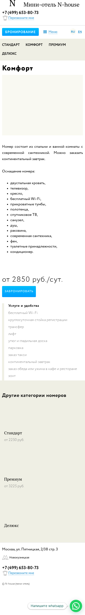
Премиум (57, 45)
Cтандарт (11, 45)
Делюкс (9, 54)
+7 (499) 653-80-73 (20, 13)
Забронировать (19, 291)
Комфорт (34, 45)
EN (80, 31)
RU (73, 31)
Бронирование (20, 32)
